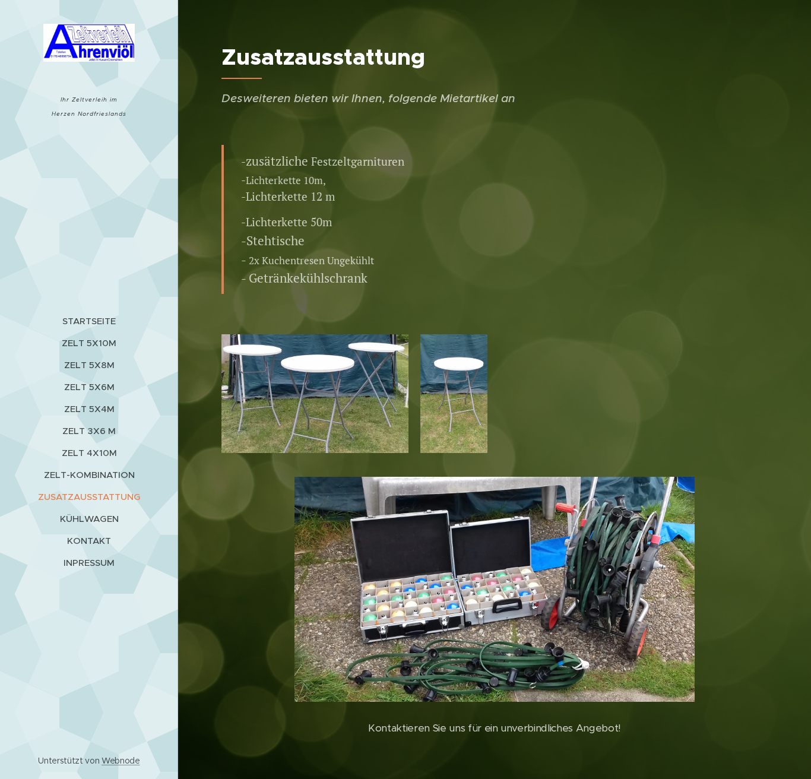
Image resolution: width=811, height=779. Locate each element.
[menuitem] (89, 321)
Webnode (121, 760)
